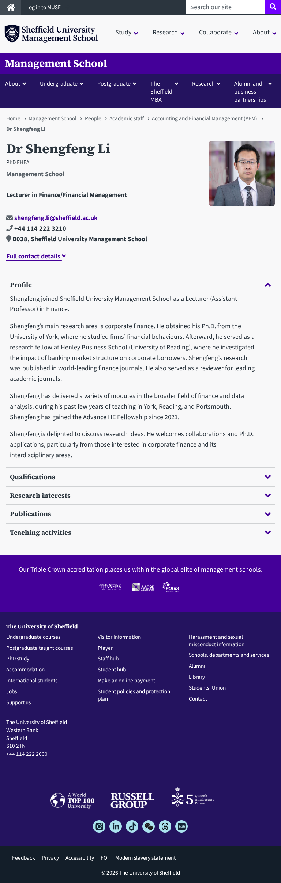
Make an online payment (126, 681)
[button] (17, 83)
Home (13, 118)
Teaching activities (40, 532)
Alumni (197, 666)
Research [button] (165, 32)
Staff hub (108, 659)
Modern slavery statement (145, 858)
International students (31, 681)
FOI (105, 858)
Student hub (112, 670)
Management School (56, 63)
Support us (18, 702)
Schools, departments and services (229, 655)
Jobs (11, 692)
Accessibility (79, 858)
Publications (30, 513)
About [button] (261, 32)
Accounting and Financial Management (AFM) (204, 118)
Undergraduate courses (33, 637)
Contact (198, 699)
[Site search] (273, 7)
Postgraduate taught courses (39, 648)
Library (197, 677)
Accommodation (25, 670)
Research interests (40, 495)
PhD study (17, 659)
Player (105, 648)
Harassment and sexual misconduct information (216, 641)
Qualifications (32, 476)
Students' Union (207, 688)
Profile (21, 284)
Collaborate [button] (215, 32)
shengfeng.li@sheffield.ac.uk (55, 218)
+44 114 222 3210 (39, 228)
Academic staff (126, 118)
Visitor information (119, 637)
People (93, 118)
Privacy (50, 858)
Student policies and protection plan (134, 695)
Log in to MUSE (44, 7)
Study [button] (123, 32)
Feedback (23, 858)
